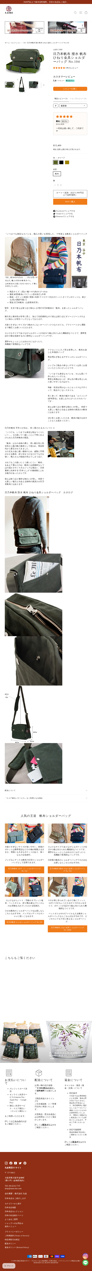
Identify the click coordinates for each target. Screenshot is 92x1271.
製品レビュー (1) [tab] (61, 98)
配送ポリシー (48, 1125)
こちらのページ (19, 1121)
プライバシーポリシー (14, 1232)
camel (67, 162)
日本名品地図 (10, 1207)
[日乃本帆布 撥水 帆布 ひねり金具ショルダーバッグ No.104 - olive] (6, 1003)
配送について (10, 790)
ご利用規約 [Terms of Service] (17, 1236)
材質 (55, 169)
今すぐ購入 (70, 202)
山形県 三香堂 (57, 49)
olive (55, 162)
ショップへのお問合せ (14, 1223)
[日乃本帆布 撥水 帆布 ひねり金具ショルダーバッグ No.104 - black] (9, 1003)
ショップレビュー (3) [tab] (78, 98)
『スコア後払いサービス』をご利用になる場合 (24, 798)
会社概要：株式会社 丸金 (16, 1193)
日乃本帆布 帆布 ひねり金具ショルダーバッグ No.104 (67, 870)
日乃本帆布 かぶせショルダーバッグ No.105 (24, 922)
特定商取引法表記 (12, 1240)
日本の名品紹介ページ (14, 1215)
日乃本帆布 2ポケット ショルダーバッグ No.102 (24, 870)
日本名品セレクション (14, 1211)
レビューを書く (70, 89)
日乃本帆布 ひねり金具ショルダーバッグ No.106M (67, 929)
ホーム (7, 43)
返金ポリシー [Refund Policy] (17, 1247)
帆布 (57, 174)
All (24, 43)
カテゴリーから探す (13, 1204)
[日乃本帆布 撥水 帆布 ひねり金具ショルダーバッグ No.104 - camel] (12, 1003)
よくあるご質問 (11, 1219)
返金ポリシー (78, 1142)
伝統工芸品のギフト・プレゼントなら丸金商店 (32, 1261)
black (61, 162)
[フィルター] (55, 106)
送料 (59, 149)
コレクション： (16, 43)
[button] (59, 68)
